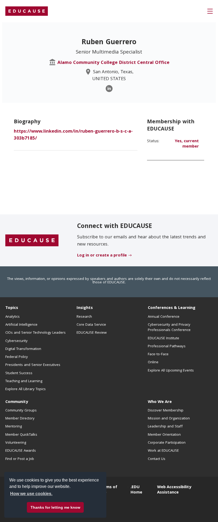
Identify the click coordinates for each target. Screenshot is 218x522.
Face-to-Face (158, 354)
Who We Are (160, 402)
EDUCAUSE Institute (163, 338)
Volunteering (15, 443)
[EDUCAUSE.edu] (26, 11)
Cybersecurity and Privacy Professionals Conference (169, 327)
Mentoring (13, 427)
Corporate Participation (167, 443)
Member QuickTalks (21, 435)
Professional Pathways (167, 346)
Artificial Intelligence (21, 325)
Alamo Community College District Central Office (113, 63)
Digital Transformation (23, 349)
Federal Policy (16, 357)
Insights (85, 308)
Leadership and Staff (165, 427)
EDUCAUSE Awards (20, 451)
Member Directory (20, 419)
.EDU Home (136, 490)
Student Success (18, 373)
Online (153, 362)
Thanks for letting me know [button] (55, 507)
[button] (210, 11)
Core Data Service (91, 325)
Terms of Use (108, 490)
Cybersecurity (16, 341)
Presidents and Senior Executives (32, 365)
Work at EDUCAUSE (163, 451)
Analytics (12, 317)
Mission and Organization (169, 419)
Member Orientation (164, 435)
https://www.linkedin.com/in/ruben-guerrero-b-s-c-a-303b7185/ (73, 135)
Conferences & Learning (171, 308)
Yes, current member (187, 144)
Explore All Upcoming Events (171, 371)
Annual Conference (163, 317)
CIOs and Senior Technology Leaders (35, 333)
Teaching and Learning (23, 381)
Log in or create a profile (102, 255)
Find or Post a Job (19, 459)
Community (16, 402)
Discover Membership (165, 411)
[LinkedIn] (109, 88)
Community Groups (21, 411)
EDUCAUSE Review (92, 333)
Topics (11, 308)
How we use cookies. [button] (31, 493)
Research (84, 317)
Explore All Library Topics (25, 389)
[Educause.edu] (31, 240)
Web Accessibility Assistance (174, 490)
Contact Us (156, 459)
